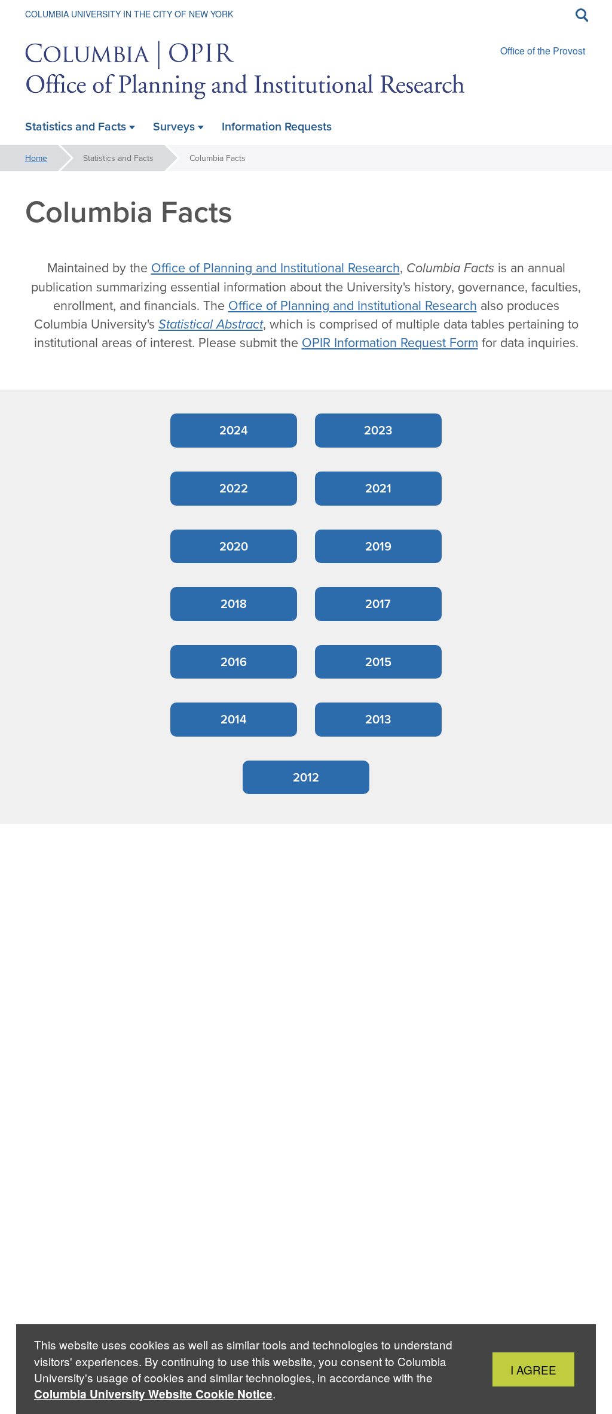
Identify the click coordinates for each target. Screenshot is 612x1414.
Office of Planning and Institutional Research (275, 267)
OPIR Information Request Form (390, 342)
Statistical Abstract (210, 324)
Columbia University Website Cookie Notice (153, 1394)
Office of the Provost (542, 50)
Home (36, 158)
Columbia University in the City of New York (129, 14)
